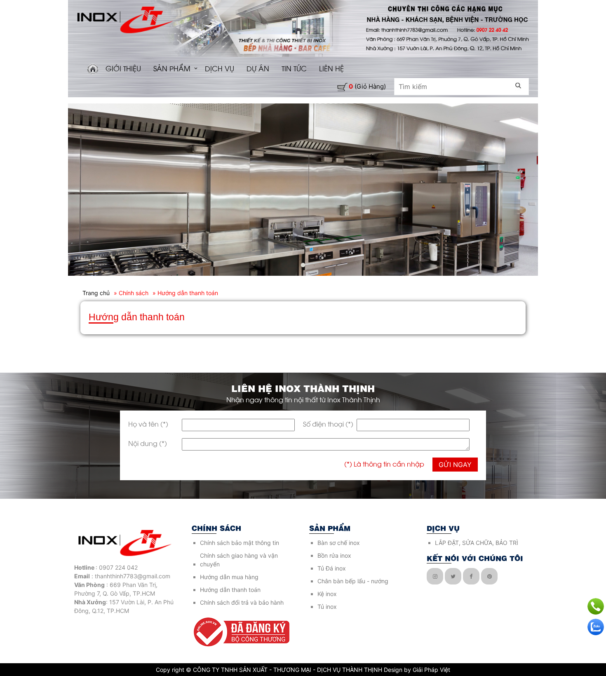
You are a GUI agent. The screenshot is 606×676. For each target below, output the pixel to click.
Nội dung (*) (147, 443)
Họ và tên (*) (148, 423)
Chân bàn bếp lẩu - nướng (352, 580)
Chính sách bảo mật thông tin (239, 542)
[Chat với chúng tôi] (595, 627)
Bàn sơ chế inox (338, 542)
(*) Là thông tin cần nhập (384, 463)
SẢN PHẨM (171, 68)
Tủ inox (327, 606)
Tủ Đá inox (331, 568)
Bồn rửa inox (334, 555)
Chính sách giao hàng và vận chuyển (239, 560)
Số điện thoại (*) (328, 423)
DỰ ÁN (258, 68)
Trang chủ (96, 292)
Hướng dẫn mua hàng (229, 576)
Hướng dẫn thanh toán (230, 589)
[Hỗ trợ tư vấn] (595, 606)
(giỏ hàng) (367, 86)
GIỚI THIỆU (123, 68)
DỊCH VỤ (219, 68)
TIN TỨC (294, 68)
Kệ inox (327, 593)
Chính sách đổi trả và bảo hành (242, 602)
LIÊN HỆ (331, 68)
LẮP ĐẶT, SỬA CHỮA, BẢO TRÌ (476, 542)
